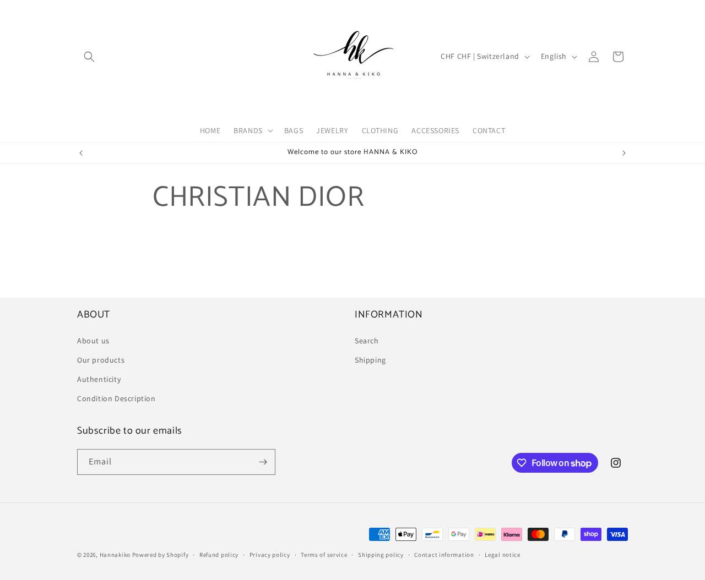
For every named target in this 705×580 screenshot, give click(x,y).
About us (93, 341)
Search (367, 341)
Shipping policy (381, 555)
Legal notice (502, 555)
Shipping (370, 360)
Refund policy (218, 555)
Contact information (444, 555)
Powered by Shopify (160, 555)
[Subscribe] (263, 462)
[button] (89, 57)
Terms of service (324, 555)
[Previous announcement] (81, 153)
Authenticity (99, 379)
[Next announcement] (624, 153)
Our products (100, 360)
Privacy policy (270, 555)
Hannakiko (115, 555)
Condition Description (116, 398)
